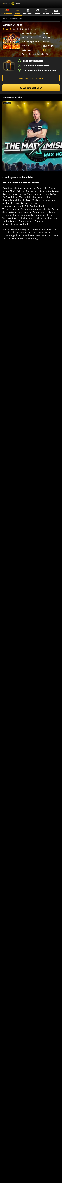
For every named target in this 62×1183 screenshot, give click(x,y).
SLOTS (4, 18)
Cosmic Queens (16, 18)
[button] (31, 78)
